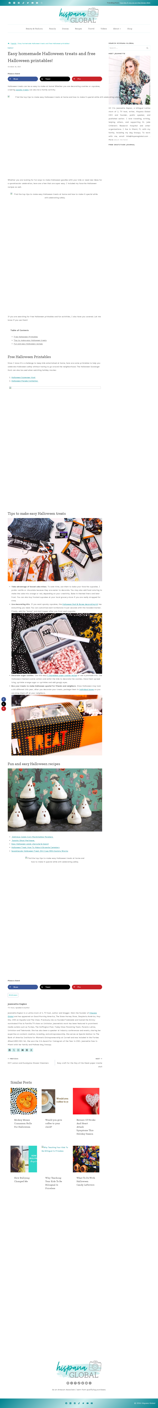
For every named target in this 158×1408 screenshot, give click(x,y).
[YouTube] (32, 3)
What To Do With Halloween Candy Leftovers (86, 1181)
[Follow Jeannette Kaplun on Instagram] (18, 1050)
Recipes (78, 28)
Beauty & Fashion (34, 28)
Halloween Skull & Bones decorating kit (80, 604)
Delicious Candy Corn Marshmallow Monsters (32, 837)
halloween (13, 995)
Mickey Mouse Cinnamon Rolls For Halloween (23, 1123)
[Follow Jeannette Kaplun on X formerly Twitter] (14, 1050)
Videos (104, 28)
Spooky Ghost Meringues (23, 840)
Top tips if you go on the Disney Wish (135, 3)
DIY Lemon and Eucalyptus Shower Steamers (28, 1061)
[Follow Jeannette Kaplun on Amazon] (31, 1050)
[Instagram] (14, 3)
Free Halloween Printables (26, 337)
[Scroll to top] (153, 1399)
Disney (65, 28)
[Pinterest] (19, 3)
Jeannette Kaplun (17, 1004)
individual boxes (86, 689)
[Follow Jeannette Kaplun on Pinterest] (27, 1050)
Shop (129, 28)
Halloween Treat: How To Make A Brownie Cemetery (35, 847)
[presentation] (24, 1101)
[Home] (8, 44)
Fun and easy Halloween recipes (28, 344)
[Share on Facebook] (3, 699)
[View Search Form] (41, 3)
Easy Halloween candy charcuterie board (29, 844)
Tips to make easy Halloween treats (30, 340)
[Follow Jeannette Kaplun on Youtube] (22, 1050)
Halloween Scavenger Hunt (23, 377)
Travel (91, 28)
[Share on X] (3, 704)
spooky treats (22, 90)
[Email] (37, 3)
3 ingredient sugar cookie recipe (62, 675)
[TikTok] (23, 3)
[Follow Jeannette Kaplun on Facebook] (9, 1050)
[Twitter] (28, 3)
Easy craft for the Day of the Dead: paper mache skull (79, 1063)
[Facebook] (9, 3)
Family (52, 28)
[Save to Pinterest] (3, 708)
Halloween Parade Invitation (24, 381)
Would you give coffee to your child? (53, 1123)
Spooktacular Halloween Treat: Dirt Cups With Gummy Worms (39, 851)
